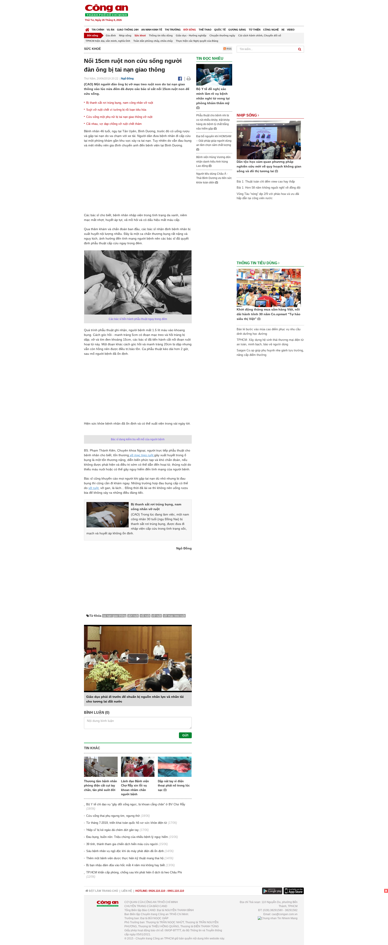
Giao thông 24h (128, 29)
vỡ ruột (93, 488)
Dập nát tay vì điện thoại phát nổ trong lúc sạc (174, 786)
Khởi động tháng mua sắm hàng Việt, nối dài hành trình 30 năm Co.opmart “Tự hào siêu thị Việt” (268, 314)
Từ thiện (254, 29)
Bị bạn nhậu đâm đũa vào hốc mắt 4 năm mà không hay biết (125, 865)
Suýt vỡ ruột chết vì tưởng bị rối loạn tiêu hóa (116, 109)
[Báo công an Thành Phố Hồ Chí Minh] (106, 10)
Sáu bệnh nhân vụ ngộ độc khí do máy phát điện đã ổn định (125, 851)
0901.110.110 (176, 890)
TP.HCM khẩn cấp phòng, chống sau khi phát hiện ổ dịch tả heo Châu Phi (134, 872)
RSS (228, 48)
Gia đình (111, 35)
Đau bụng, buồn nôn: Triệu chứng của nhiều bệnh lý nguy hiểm (127, 837)
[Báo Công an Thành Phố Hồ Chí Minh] (87, 28)
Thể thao (205, 29)
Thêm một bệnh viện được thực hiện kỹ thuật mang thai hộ (124, 858)
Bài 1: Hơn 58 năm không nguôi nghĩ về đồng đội (268, 187)
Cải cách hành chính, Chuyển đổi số (259, 35)
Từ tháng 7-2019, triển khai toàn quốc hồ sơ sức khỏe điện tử (126, 822)
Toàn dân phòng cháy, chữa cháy (153, 41)
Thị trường (173, 29)
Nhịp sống (125, 35)
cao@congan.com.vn (285, 914)
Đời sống (189, 29)
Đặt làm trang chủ (103, 890)
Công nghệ (271, 29)
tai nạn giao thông (114, 615)
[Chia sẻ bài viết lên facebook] (180, 78)
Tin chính (98, 29)
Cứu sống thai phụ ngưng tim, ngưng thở (113, 815)
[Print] (189, 78)
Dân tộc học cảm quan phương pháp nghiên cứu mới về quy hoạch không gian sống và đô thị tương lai (269, 166)
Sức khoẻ (140, 35)
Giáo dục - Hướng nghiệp (191, 35)
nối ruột (145, 615)
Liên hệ (126, 890)
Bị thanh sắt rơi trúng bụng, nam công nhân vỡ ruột (119, 102)
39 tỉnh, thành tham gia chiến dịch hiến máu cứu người (122, 844)
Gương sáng (237, 29)
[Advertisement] (222, 13)
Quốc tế (220, 29)
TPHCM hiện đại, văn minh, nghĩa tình (108, 41)
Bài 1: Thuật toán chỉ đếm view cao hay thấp (266, 181)
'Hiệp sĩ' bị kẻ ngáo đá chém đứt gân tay (112, 830)
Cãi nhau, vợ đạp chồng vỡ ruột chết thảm (114, 124)
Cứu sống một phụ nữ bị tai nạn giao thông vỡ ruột (119, 117)
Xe (282, 29)
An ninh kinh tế (151, 29)
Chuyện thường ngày (222, 35)
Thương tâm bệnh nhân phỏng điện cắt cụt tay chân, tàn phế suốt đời (100, 786)
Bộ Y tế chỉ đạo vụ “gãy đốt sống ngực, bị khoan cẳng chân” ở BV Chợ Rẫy (135, 804)
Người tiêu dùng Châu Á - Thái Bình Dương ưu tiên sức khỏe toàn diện (214, 178)
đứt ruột (133, 615)
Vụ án (110, 29)
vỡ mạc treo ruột (141, 455)
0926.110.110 (157, 890)
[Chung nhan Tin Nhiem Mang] (278, 918)
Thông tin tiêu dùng (161, 35)
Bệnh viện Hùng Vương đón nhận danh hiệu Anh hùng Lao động (213, 161)
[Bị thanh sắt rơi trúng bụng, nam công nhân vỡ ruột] (107, 514)
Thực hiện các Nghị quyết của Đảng (197, 41)
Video (291, 29)
